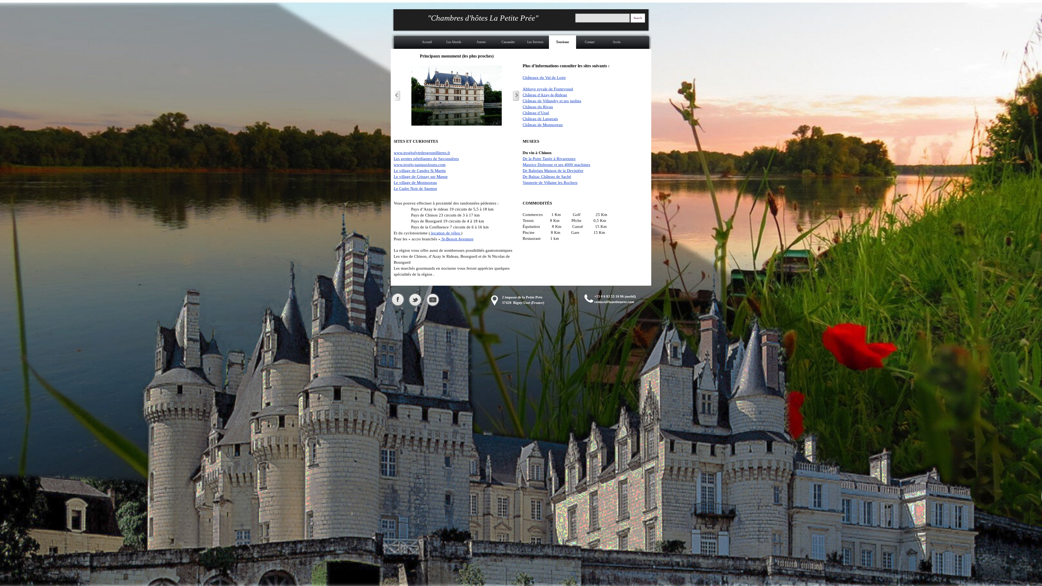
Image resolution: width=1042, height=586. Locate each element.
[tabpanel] (585, 90)
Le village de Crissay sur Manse (421, 176)
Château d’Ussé (536, 113)
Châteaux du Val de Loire (544, 77)
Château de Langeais (540, 119)
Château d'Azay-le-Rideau (545, 95)
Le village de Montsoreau (415, 182)
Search (638, 18)
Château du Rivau (538, 107)
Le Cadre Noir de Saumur (415, 188)
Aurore (481, 42)
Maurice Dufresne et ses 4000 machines (556, 165)
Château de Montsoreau (543, 125)
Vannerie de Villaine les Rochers (550, 182)
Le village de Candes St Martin (420, 170)
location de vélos (445, 233)
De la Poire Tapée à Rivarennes (549, 159)
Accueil (427, 42)
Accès (617, 42)
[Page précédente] (397, 96)
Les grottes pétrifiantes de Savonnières (426, 159)
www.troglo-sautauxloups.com (420, 165)
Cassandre (508, 42)
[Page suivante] (516, 96)
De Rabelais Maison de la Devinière (553, 170)
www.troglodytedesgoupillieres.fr (422, 153)
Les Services (535, 42)
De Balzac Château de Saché (547, 176)
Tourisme (562, 42)
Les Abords (453, 42)
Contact (590, 42)
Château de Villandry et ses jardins (552, 101)
